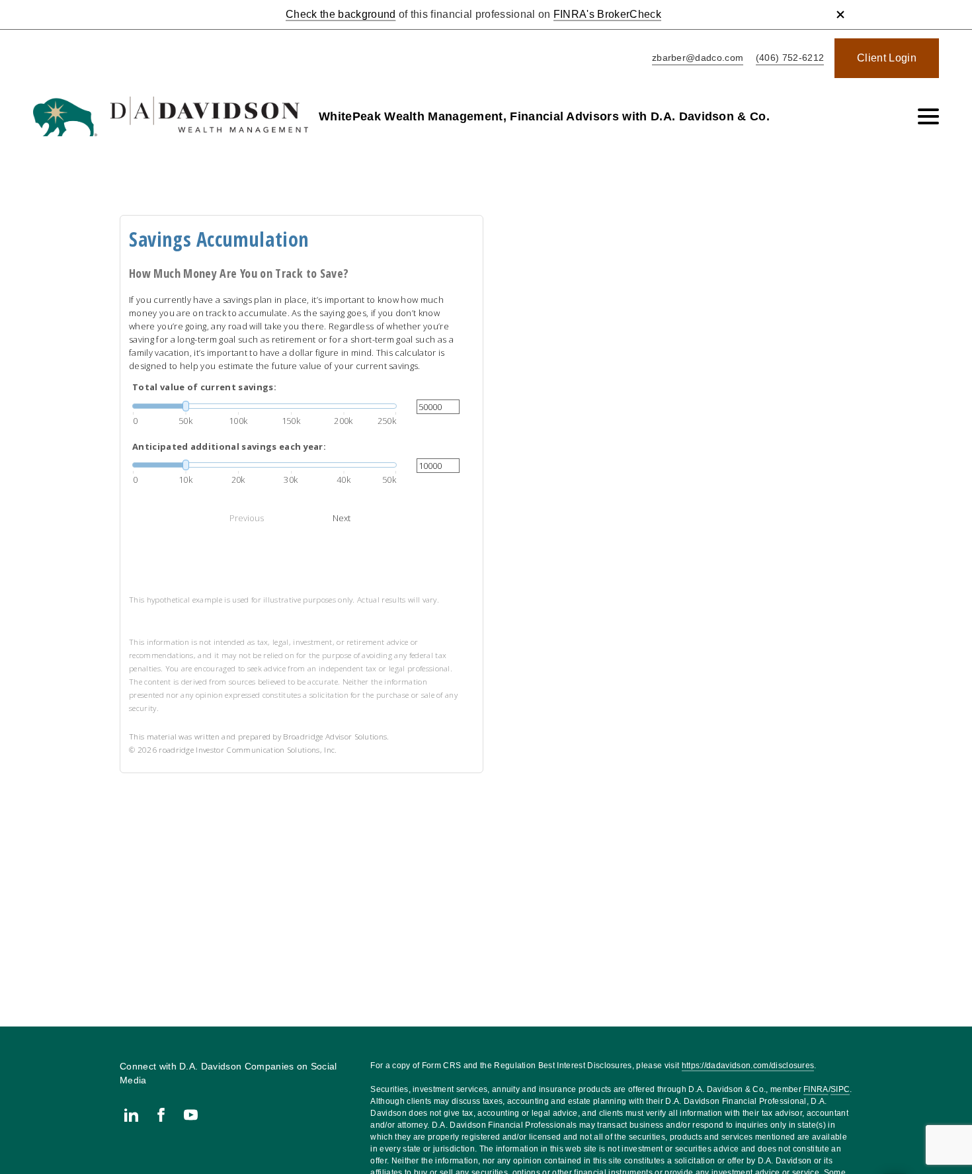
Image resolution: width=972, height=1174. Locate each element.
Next (341, 518)
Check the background (340, 14)
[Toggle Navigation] (928, 116)
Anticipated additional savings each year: (229, 446)
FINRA (816, 1089)
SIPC (840, 1089)
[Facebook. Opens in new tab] (161, 1114)
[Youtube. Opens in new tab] (190, 1114)
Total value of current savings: (204, 387)
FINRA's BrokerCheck (607, 14)
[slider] (264, 406)
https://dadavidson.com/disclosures (748, 1065)
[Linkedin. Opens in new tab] (131, 1114)
